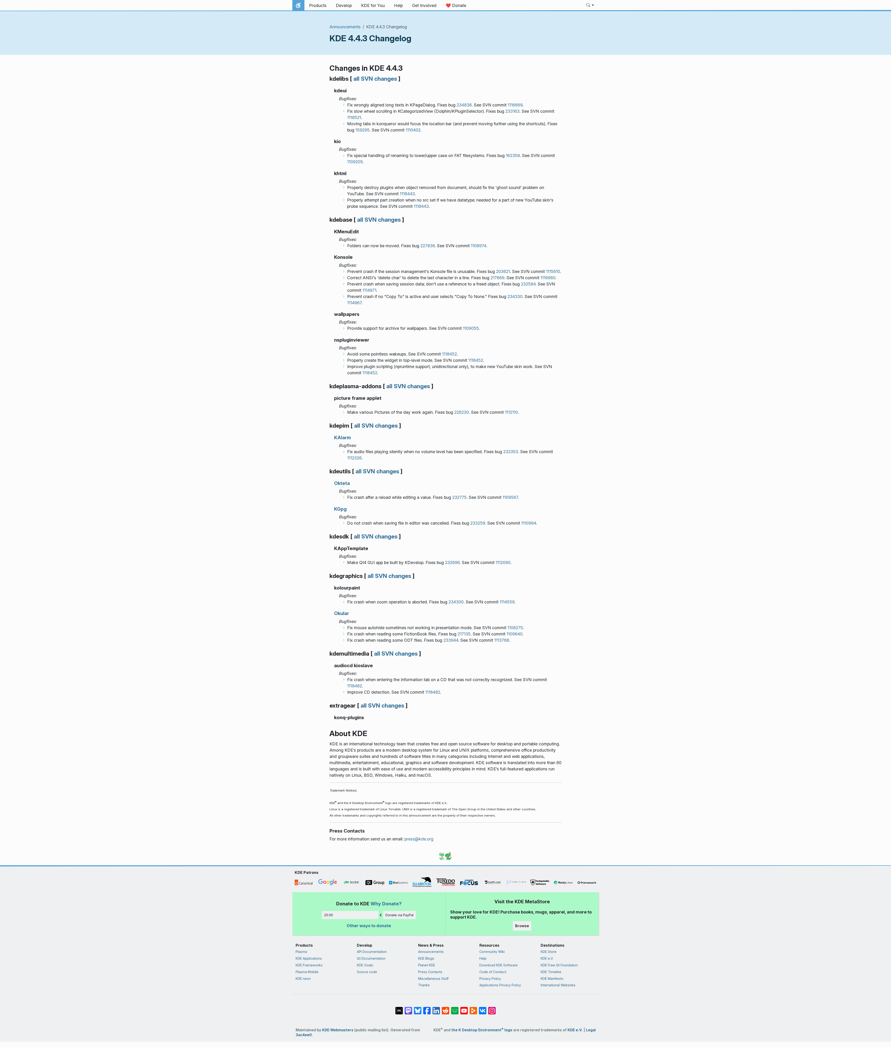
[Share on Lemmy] (454, 1008)
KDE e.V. (547, 958)
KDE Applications (309, 958)
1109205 (355, 161)
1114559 (507, 601)
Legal (591, 1030)
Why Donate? (386, 904)
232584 (528, 284)
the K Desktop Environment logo (481, 1030)
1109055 (471, 328)
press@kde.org (418, 838)
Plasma (301, 952)
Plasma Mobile (307, 972)
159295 (362, 130)
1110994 (528, 523)
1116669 (515, 105)
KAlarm (342, 437)
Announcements (345, 26)
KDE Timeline (551, 972)
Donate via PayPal (399, 915)
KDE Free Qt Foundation (559, 965)
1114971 (369, 290)
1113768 (501, 640)
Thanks (424, 985)
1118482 (354, 685)
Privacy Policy (490, 979)
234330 (515, 296)
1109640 (515, 633)
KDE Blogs (426, 958)
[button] (590, 5)
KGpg (340, 509)
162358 (513, 155)
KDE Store (548, 952)
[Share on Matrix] (399, 1008)
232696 (452, 562)
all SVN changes (375, 78)
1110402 (413, 130)
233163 (512, 111)
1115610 (553, 271)
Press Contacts (430, 972)
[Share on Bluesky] (417, 1008)
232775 (459, 497)
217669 (497, 277)
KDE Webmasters (337, 1030)
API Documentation (372, 952)
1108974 (478, 245)
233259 (477, 523)
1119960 (547, 277)
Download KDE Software (498, 965)
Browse (522, 925)
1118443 (407, 193)
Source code (367, 972)
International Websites (558, 985)
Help (483, 958)
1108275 (515, 627)
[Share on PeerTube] (473, 1008)
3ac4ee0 (304, 1035)
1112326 (354, 457)
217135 (464, 633)
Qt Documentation (371, 958)
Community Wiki (492, 952)
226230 (461, 412)
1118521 (354, 117)
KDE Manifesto (552, 979)
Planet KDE (426, 965)
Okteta (342, 483)
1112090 (503, 562)
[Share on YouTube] (464, 1008)
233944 (450, 640)
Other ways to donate (369, 925)
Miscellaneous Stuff (433, 979)
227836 (427, 245)
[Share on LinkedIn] (436, 1008)
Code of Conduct (492, 972)
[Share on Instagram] (492, 1008)
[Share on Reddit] (445, 1008)
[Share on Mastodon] (408, 1008)
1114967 (354, 302)
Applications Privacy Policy (500, 985)
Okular (341, 613)
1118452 (449, 354)
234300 (456, 601)
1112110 (511, 412)
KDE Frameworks (309, 965)
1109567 (510, 497)
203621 (503, 271)
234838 (464, 105)
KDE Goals (365, 965)
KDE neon (303, 979)
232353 (510, 451)
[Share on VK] (482, 1008)
